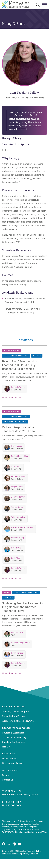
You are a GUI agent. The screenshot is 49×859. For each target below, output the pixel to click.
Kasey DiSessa (18, 387)
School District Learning (14, 737)
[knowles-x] (8, 844)
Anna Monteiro (17, 632)
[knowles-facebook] (3, 844)
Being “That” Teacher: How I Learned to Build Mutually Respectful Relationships (20, 365)
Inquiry (8, 597)
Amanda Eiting (17, 537)
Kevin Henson (17, 653)
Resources (8, 753)
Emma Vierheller (18, 476)
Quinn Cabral (16, 446)
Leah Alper (16, 558)
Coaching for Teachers (13, 742)
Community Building (16, 355)
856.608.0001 (13, 802)
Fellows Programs (13, 706)
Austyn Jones (17, 507)
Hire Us (6, 746)
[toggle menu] (44, 5)
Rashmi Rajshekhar (19, 456)
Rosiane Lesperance (20, 642)
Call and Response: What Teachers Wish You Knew (18, 429)
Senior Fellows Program (14, 716)
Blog (6, 592)
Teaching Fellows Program (15, 711)
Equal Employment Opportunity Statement (20, 853)
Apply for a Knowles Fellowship (18, 721)
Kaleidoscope (11, 350)
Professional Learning (16, 728)
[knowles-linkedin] (14, 844)
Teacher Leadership (15, 421)
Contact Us (7, 779)
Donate (5, 775)
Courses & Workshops (13, 732)
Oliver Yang (16, 466)
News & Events (9, 758)
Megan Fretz (17, 486)
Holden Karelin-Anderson (22, 527)
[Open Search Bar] (37, 4)
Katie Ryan (16, 548)
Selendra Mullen (18, 517)
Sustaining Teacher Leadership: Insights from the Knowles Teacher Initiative (22, 607)
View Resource (11, 397)
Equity (37, 355)
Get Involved (10, 770)
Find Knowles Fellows (13, 763)
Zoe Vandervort (18, 497)
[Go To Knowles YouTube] (19, 843)
